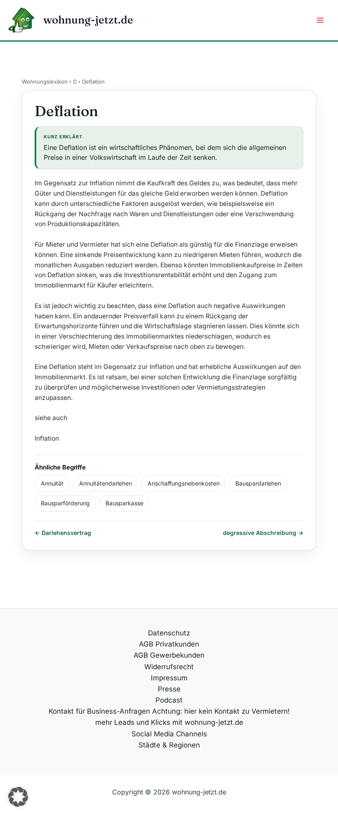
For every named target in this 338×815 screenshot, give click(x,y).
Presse (169, 689)
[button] (18, 797)
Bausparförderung (65, 503)
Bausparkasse (124, 503)
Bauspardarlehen (258, 483)
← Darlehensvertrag (63, 532)
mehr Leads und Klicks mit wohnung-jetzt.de (169, 722)
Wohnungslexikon (45, 81)
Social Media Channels (169, 734)
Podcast (169, 700)
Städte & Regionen (169, 745)
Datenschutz (169, 633)
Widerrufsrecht (169, 667)
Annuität (52, 483)
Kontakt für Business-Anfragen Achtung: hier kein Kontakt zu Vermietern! (169, 711)
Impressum (169, 678)
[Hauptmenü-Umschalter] (320, 20)
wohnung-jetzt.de (88, 19)
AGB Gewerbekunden (169, 655)
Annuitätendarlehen (105, 483)
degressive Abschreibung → (263, 532)
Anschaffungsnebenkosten (184, 483)
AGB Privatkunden (169, 644)
